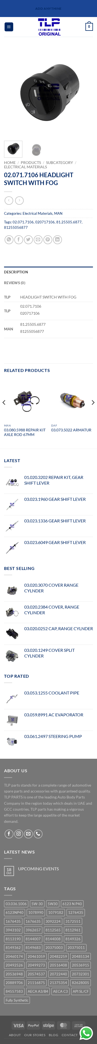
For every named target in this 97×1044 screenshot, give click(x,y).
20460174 (14, 956)
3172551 (73, 921)
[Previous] (13, 92)
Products (31, 162)
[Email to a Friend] (38, 239)
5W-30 (37, 904)
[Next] (84, 92)
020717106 (45, 222)
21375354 (58, 983)
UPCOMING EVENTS (38, 868)
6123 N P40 (72, 904)
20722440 (58, 974)
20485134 (80, 956)
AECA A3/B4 (38, 991)
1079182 (55, 912)
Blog (53, 1035)
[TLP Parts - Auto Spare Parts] (49, 27)
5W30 (53, 904)
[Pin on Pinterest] (47, 239)
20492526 (14, 965)
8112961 (73, 930)
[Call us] (38, 834)
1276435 (75, 912)
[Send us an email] (28, 834)
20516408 (58, 965)
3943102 (13, 930)
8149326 (73, 939)
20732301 (80, 974)
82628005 (80, 983)
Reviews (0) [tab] (14, 283)
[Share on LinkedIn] (57, 239)
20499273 (36, 965)
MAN (58, 213)
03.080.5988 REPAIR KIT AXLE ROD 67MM (25, 432)
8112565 (53, 930)
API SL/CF (81, 991)
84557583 (14, 991)
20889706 (14, 983)
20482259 (58, 956)
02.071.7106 (23, 222)
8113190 (13, 939)
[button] (9, 26)
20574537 (36, 974)
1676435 (13, 921)
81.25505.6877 (69, 222)
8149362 (13, 947)
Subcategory (59, 162)
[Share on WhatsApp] (9, 239)
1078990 (35, 912)
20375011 (76, 947)
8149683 (33, 947)
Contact (70, 1035)
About (15, 1035)
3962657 (33, 930)
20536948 (14, 974)
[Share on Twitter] (28, 239)
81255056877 (16, 227)
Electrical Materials (25, 167)
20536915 (80, 965)
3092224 (53, 921)
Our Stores (34, 1035)
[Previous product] (19, 200)
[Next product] (9, 200)
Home (10, 162)
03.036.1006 (16, 904)
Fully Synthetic (17, 1000)
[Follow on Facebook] (9, 834)
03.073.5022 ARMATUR (71, 430)
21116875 (36, 983)
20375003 (54, 947)
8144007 (33, 939)
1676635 (33, 921)
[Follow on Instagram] (18, 834)
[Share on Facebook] (18, 239)
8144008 (53, 939)
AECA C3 (60, 991)
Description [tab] (16, 272)
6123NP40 (14, 912)
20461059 (36, 956)
